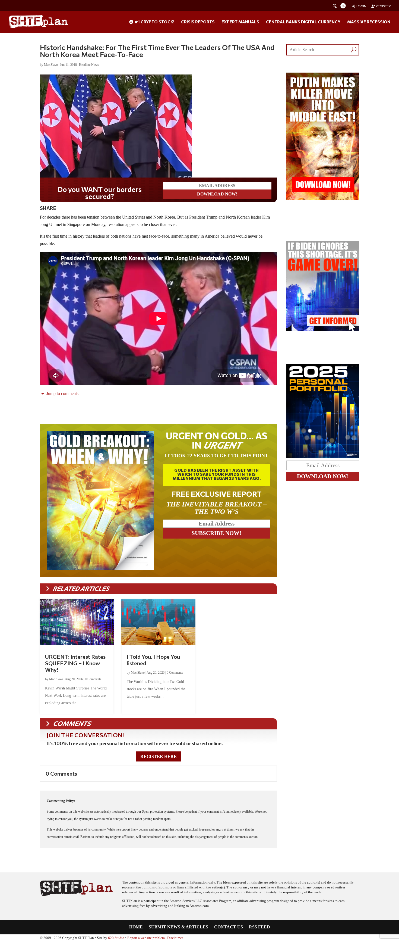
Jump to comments (61, 393)
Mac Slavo (51, 65)
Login (360, 6)
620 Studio (116, 938)
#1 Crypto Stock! (154, 22)
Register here (158, 756)
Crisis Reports (198, 22)
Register (383, 6)
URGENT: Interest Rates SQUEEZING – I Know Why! (75, 663)
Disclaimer (175, 938)
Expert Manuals (240, 22)
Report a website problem (146, 938)
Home (136, 927)
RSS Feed (259, 927)
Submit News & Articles (178, 927)
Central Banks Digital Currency (303, 22)
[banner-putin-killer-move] (322, 198)
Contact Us (228, 927)
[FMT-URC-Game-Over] (322, 329)
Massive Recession (368, 22)
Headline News (89, 65)
